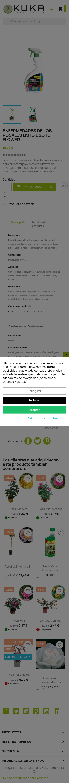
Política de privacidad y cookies (46, 418)
